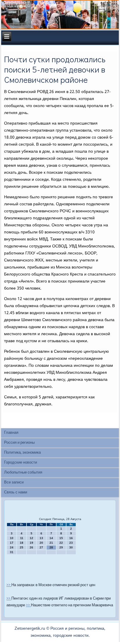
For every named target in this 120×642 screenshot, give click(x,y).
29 (61, 547)
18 (21, 542)
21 (51, 542)
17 (11, 542)
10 (11, 538)
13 (41, 538)
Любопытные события (23, 472)
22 (61, 542)
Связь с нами (15, 492)
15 (61, 538)
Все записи (14, 482)
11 (21, 538)
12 (31, 538)
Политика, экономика (22, 452)
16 (71, 538)
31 (11, 552)
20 (41, 542)
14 (51, 538)
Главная (11, 432)
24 (11, 547)
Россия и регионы (19, 442)
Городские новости (20, 462)
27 (41, 547)
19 (31, 542)
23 (71, 542)
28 (51, 547)
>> (8, 585)
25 (21, 547)
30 (71, 547)
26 (31, 547)
